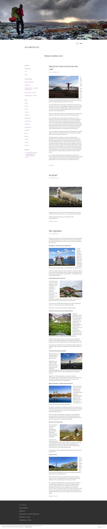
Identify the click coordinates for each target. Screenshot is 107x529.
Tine (25, 71)
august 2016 (27, 130)
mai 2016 (26, 139)
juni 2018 (26, 106)
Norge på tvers (28, 85)
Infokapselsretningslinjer (28, 526)
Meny (81, 43)
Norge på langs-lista (30, 154)
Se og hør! (53, 175)
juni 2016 (26, 136)
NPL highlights (55, 231)
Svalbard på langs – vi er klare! (31, 95)
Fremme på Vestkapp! (29, 82)
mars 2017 (27, 112)
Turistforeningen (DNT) (30, 155)
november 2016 (28, 121)
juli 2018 (26, 103)
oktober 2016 (27, 124)
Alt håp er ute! (32, 47)
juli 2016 (26, 133)
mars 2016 (27, 145)
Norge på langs (28, 68)
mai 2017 (26, 109)
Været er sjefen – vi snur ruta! (30, 92)
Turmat (26, 74)
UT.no (27, 157)
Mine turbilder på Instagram (31, 152)
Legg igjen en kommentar (53, 221)
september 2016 (28, 127)
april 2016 (27, 142)
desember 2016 (28, 118)
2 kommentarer (51, 165)
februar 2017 (27, 115)
